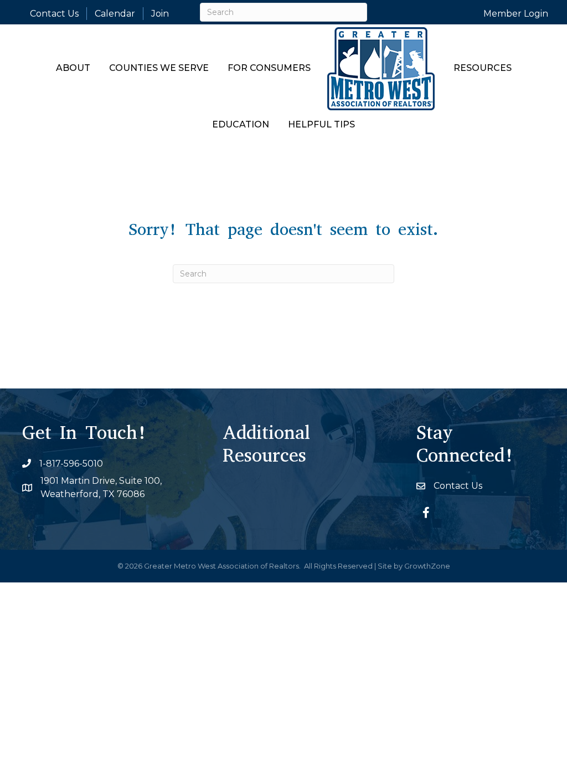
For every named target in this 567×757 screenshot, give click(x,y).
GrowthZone (427, 565)
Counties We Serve (159, 68)
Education (240, 124)
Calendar (115, 13)
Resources (482, 68)
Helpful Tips (321, 124)
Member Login (515, 13)
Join (160, 13)
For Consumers (269, 68)
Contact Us (54, 13)
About (73, 68)
